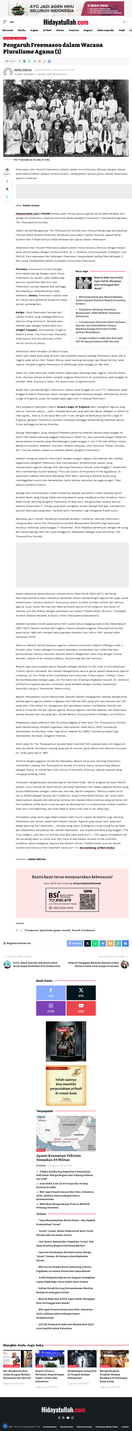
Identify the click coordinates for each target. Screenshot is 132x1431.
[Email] (39, 61)
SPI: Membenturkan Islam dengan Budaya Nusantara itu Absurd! (17, 1375)
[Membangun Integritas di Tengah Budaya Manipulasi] (82, 1358)
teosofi (66, 930)
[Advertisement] (72, 565)
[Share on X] (24, 61)
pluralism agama (50, 930)
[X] (81, 993)
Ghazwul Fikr (11, 1366)
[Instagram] (51, 1008)
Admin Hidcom (23, 69)
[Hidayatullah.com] (66, 22)
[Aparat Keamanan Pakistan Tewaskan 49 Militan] (66, 1134)
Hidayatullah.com (27, 213)
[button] (6, 22)
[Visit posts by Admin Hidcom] (8, 72)
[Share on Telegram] (34, 61)
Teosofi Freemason (83, 930)
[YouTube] (68, 1418)
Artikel (8, 38)
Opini (39, 1366)
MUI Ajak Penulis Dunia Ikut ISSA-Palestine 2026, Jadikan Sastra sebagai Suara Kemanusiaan (65, 1196)
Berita (40, 1150)
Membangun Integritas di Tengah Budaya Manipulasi (82, 1375)
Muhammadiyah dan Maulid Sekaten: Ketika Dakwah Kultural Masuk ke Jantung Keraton (100, 300)
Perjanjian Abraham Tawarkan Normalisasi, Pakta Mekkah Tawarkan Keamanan (98, 313)
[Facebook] (51, 993)
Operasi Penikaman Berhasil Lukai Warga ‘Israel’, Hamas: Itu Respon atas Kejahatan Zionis (63, 1256)
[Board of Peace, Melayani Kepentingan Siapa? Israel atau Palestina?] (49, 1358)
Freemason (32, 930)
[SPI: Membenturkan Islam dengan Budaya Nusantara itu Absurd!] (17, 1358)
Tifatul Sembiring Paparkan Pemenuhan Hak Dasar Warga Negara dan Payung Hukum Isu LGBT (64, 1175)
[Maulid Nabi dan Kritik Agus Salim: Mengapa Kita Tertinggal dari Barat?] (84, 283)
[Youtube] (81, 1008)
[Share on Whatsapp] (29, 61)
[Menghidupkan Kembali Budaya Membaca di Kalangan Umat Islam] (114, 1358)
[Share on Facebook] (19, 61)
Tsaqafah (20, 38)
